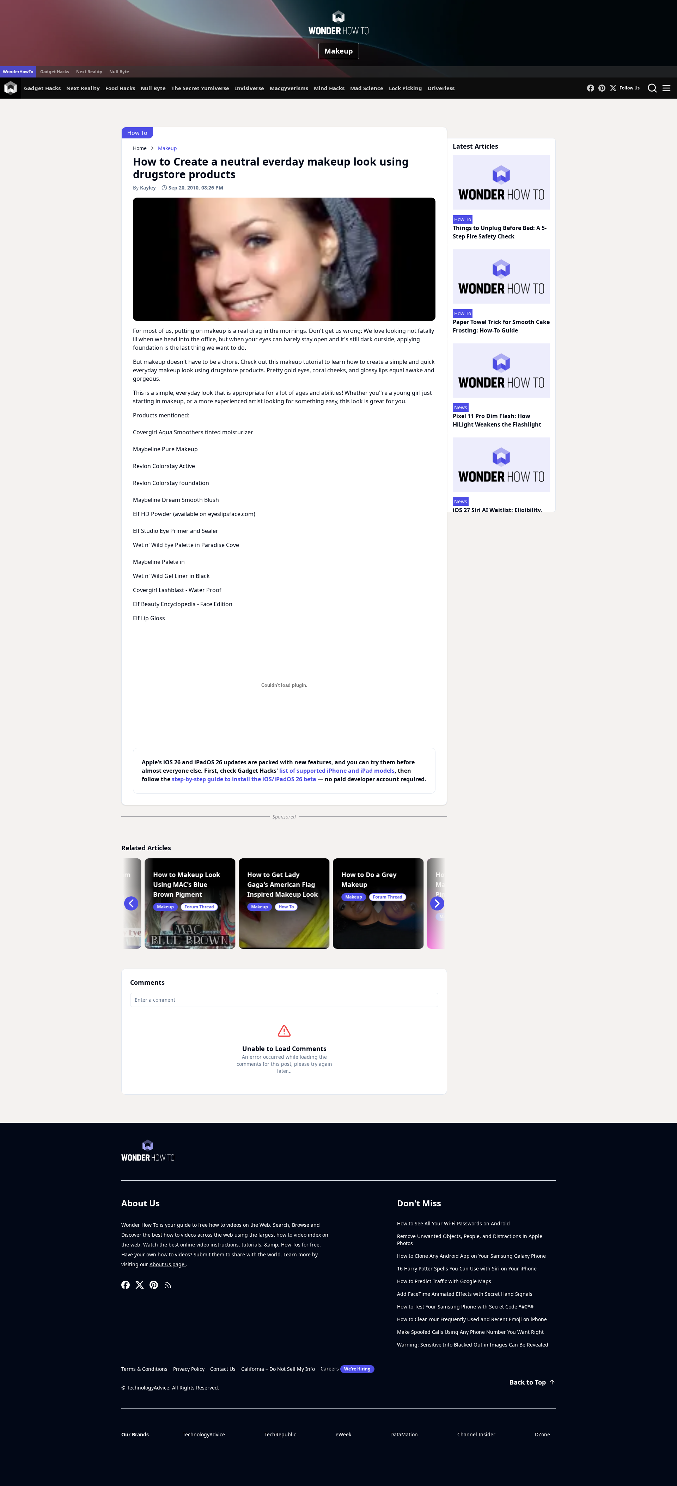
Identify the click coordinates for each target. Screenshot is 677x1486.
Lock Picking (405, 88)
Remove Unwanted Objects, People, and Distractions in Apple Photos (469, 1239)
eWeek (343, 1434)
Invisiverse (249, 88)
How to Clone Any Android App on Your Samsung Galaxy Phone (471, 1255)
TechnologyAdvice (204, 1434)
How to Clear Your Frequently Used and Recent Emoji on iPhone (472, 1319)
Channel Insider (476, 1434)
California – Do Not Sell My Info (278, 1369)
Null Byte (119, 72)
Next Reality (89, 72)
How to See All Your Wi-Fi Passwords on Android (453, 1223)
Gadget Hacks (54, 72)
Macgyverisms (289, 88)
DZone (542, 1434)
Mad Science (366, 88)
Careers (346, 1368)
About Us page (168, 1264)
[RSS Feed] (168, 1285)
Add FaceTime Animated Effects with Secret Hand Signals (464, 1294)
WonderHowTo (18, 72)
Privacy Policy (189, 1369)
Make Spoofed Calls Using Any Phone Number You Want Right (470, 1332)
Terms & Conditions (144, 1369)
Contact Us (223, 1369)
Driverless (441, 88)
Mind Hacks (329, 88)
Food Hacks (120, 88)
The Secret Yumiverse (200, 88)
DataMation (404, 1434)
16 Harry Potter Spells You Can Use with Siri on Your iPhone (467, 1268)
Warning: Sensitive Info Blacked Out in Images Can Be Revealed (472, 1344)
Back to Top (528, 1382)
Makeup (338, 51)
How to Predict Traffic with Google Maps (444, 1281)
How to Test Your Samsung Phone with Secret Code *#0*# (465, 1306)
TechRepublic (280, 1434)
